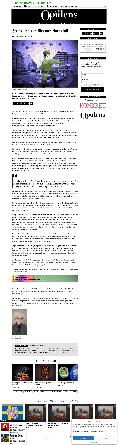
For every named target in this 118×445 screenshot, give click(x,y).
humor (36, 391)
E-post (83, 70)
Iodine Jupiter (45, 391)
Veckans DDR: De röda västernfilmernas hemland (33, 424)
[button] (114, 421)
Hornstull (28, 391)
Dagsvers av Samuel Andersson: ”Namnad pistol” (16, 436)
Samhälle (20, 36)
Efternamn (85, 79)
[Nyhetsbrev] (31, 103)
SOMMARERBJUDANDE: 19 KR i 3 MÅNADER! (33, 3)
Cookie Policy (93, 442)
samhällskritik (56, 391)
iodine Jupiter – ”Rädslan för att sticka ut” (22, 383)
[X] (17, 103)
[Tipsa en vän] (21, 103)
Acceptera (83, 438)
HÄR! (43, 280)
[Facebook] (14, 103)
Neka (105, 438)
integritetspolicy (98, 86)
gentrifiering (18, 391)
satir (65, 391)
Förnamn (84, 74)
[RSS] (27, 103)
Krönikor (15, 36)
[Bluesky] (24, 103)
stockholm (73, 391)
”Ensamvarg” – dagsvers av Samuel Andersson (16, 425)
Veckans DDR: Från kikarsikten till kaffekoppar (58, 424)
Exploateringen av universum (66, 383)
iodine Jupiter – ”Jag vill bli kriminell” (43, 383)
